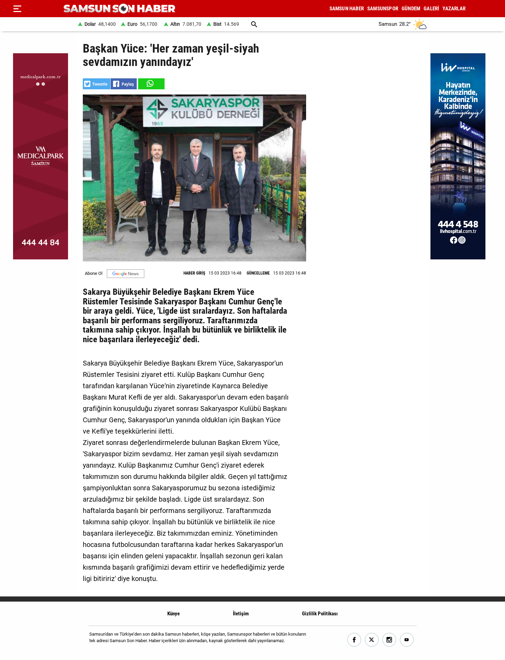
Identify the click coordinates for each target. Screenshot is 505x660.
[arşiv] (254, 24)
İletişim (241, 614)
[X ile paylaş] (96, 83)
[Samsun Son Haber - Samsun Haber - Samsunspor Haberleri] (119, 8)
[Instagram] (389, 640)
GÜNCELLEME (258, 273)
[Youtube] (407, 640)
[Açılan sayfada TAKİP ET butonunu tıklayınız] (125, 273)
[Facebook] (354, 640)
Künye (173, 614)
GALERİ (431, 8)
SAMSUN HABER (346, 8)
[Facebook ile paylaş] (124, 83)
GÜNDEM (411, 8)
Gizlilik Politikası (320, 614)
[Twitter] (372, 640)
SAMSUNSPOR (382, 8)
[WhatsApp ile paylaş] (151, 83)
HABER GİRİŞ (194, 273)
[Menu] (17, 8)
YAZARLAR (453, 8)
